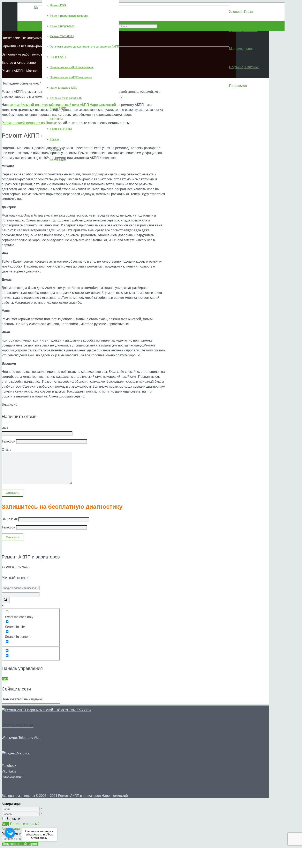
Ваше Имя (10, 519)
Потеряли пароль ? (24, 824)
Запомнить (15, 818)
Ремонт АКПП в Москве (20, 71)
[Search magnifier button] (5, 600)
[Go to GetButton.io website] (9, 843)
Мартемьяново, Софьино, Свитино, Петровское (244, 67)
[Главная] (46, 710)
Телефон (9, 527)
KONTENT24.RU (77, 546)
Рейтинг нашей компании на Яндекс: (30, 123)
